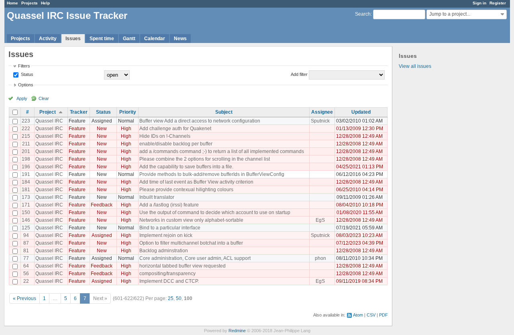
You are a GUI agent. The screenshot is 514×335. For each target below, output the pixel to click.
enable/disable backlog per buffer (175, 144)
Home (12, 3)
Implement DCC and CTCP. (169, 281)
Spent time (102, 38)
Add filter (299, 74)
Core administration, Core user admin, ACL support (195, 258)
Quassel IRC (49, 121)
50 (179, 298)
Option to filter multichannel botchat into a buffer (191, 243)
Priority (127, 112)
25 (170, 298)
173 (26, 197)
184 (26, 182)
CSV (371, 315)
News (180, 38)
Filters (24, 65)
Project (47, 112)
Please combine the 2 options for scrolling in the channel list (204, 159)
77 (26, 258)
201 (26, 151)
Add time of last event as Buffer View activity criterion (196, 182)
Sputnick (320, 121)
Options (25, 84)
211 (26, 144)
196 (26, 167)
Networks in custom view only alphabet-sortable (191, 220)
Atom (358, 315)
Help (45, 3)
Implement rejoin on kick (165, 235)
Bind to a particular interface (169, 228)
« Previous (24, 298)
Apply (21, 98)
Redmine (237, 330)
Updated (361, 112)
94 (26, 235)
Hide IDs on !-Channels (164, 136)
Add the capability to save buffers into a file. (186, 167)
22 (26, 281)
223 (26, 121)
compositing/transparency (167, 273)
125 (26, 228)
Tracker (79, 112)
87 (26, 243)
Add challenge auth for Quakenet (175, 128)
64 (26, 266)
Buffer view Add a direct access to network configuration (199, 121)
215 (26, 136)
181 (26, 189)
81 (26, 250)
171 (26, 205)
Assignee (322, 112)
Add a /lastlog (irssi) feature (169, 205)
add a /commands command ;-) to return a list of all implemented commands (221, 151)
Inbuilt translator (156, 197)
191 (26, 174)
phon (320, 258)
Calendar (154, 38)
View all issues (415, 66)
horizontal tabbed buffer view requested (182, 266)
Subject (224, 112)
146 (26, 220)
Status (26, 74)
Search (363, 14)
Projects (29, 3)
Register (498, 3)
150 (26, 212)
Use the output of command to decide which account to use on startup (214, 212)
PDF (383, 315)
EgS (320, 220)
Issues (73, 38)
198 (26, 159)
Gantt (129, 38)
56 (26, 273)
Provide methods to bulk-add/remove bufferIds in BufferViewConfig (211, 174)
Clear (44, 98)
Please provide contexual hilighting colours (186, 189)
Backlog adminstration (163, 250)
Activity (48, 38)
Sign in (479, 3)
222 (26, 128)
